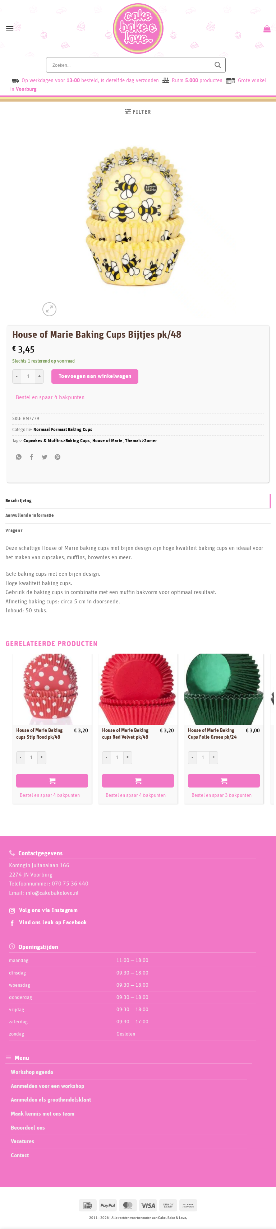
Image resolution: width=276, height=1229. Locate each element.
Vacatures (22, 1141)
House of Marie (107, 441)
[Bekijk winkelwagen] (266, 29)
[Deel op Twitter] (45, 457)
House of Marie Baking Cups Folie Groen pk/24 (212, 734)
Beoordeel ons (28, 1128)
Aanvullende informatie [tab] (29, 515)
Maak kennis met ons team (42, 1114)
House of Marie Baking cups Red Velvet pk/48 (125, 734)
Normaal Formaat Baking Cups (62, 429)
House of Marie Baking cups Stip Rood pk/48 (39, 734)
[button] (9, 28)
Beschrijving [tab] (18, 501)
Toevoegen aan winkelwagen (95, 376)
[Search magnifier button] (217, 65)
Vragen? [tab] (14, 530)
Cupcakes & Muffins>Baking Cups (56, 441)
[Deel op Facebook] (32, 457)
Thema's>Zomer (141, 441)
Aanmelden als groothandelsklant (51, 1100)
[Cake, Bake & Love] (138, 28)
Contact (20, 1155)
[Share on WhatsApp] (19, 457)
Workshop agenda (32, 1072)
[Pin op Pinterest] (58, 457)
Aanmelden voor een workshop (47, 1086)
